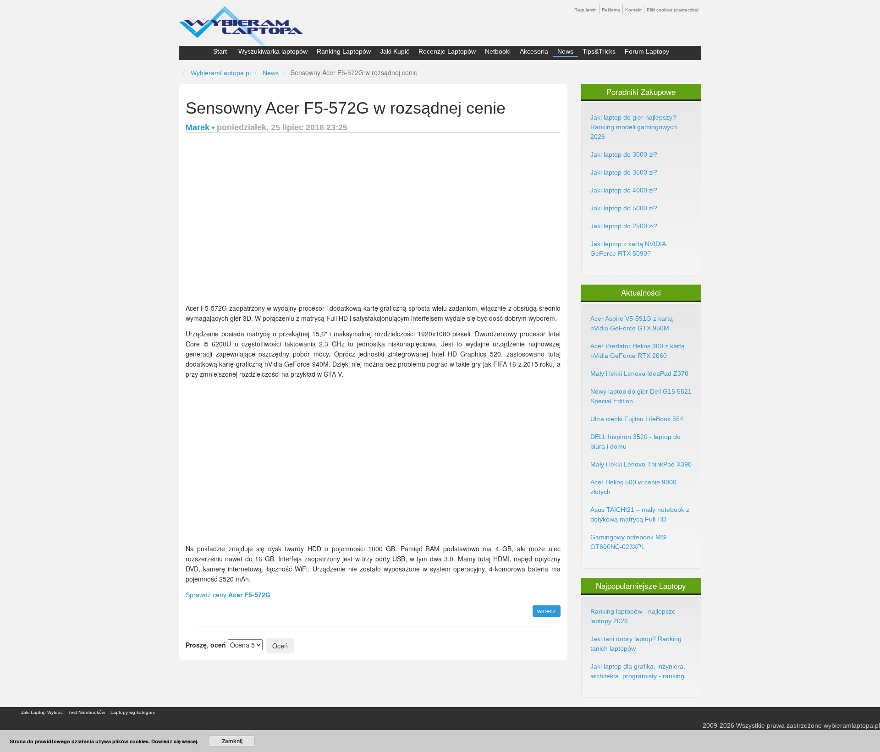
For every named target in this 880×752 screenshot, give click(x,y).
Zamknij (232, 741)
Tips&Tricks (599, 51)
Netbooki (498, 51)
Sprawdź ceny (228, 594)
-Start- (220, 51)
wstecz (546, 611)
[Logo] (241, 22)
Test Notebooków (86, 712)
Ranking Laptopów (344, 51)
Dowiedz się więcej (174, 741)
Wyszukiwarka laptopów (273, 51)
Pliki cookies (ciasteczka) (672, 9)
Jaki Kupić (394, 51)
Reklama (611, 9)
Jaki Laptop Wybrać (42, 712)
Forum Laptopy (647, 51)
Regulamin (585, 9)
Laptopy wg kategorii (132, 712)
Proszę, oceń (206, 644)
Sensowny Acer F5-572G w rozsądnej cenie (346, 108)
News (565, 51)
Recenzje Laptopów (447, 51)
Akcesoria (534, 51)
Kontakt (633, 9)
